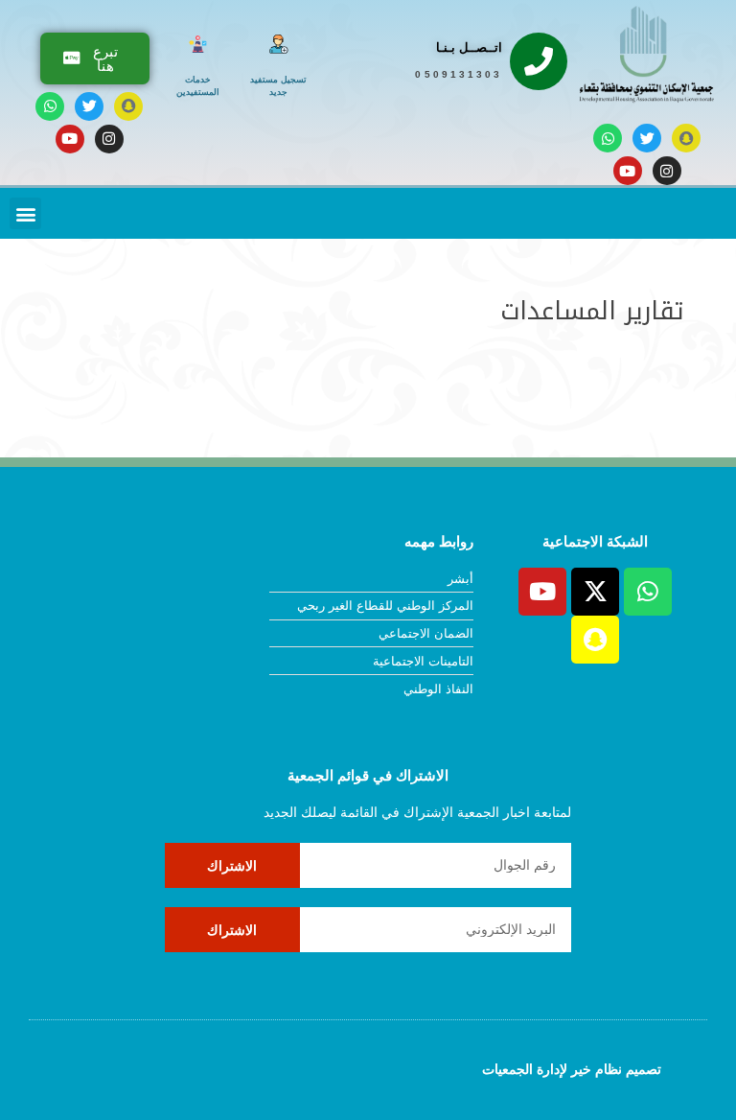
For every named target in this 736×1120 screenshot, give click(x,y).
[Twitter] (646, 138)
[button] (25, 213)
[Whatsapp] (607, 138)
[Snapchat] (686, 138)
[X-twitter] (595, 592)
